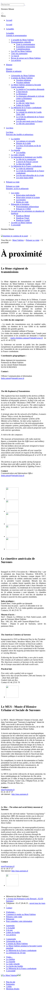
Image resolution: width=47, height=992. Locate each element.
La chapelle (10, 962)
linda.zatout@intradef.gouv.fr (12, 378)
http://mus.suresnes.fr (20, 794)
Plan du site (10, 982)
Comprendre (11, 939)
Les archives (11, 935)
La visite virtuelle (13, 964)
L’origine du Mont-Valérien (17, 944)
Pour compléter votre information (19, 921)
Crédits (9, 986)
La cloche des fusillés (14, 966)
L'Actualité (10, 928)
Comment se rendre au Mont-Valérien (21, 914)
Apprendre (10, 925)
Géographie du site (13, 941)
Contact (9, 908)
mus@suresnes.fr (8, 790)
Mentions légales (12, 989)
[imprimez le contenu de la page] (14, 236)
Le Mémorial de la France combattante (21, 950)
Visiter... (9, 957)
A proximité (10, 971)
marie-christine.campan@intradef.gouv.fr (26, 338)
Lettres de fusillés (13, 932)
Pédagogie (10, 919)
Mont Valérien (18, 240)
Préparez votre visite (14, 917)
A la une (9, 930)
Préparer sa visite (32, 240)
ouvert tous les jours (37, 903)
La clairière (10, 959)
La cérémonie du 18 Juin (16, 953)
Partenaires (10, 984)
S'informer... (11, 912)
